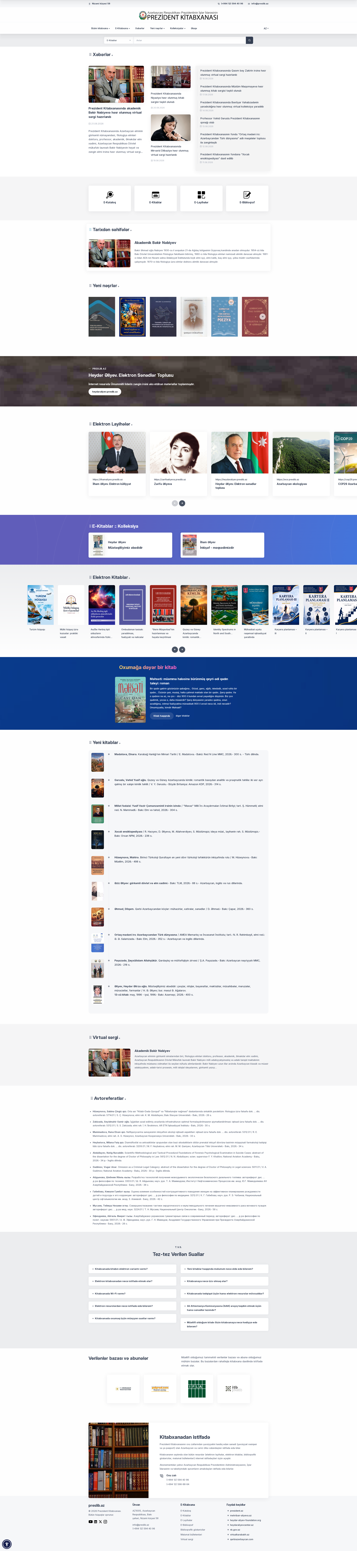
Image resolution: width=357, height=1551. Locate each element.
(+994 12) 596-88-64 (177, 1484)
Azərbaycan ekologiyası (292, 484)
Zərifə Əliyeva (163, 484)
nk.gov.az (235, 1529)
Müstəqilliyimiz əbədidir (125, 547)
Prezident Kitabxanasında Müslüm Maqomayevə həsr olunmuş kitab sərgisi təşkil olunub (231, 88)
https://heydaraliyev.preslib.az (231, 479)
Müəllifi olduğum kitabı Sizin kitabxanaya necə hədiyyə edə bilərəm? (222, 1324)
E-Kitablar (155, 202)
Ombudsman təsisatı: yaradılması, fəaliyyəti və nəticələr (102, 633)
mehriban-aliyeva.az (241, 1515)
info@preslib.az (259, 3)
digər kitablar (183, 715)
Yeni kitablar (105, 742)
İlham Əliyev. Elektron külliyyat (112, 484)
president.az (236, 1510)
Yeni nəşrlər (156, 28)
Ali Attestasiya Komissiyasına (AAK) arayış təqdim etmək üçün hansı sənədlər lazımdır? (224, 1308)
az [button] (265, 28)
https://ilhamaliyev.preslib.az (108, 479)
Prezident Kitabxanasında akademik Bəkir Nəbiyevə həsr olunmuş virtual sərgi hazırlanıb (115, 112)
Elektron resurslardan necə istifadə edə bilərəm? (124, 1306)
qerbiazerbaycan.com (241, 1539)
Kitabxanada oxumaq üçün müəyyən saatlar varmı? (125, 1318)
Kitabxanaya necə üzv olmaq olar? (207, 1281)
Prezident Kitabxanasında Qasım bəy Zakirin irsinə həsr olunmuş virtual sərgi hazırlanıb (233, 72)
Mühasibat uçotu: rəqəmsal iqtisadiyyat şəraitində (224, 633)
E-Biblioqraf (247, 202)
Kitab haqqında (162, 715)
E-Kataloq (110, 202)
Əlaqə (194, 28)
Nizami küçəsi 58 (101, 3)
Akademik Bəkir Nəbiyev (155, 242)
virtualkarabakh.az (239, 1534)
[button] (263, 317)
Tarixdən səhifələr (111, 229)
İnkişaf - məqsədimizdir (217, 547)
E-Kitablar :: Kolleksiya (115, 526)
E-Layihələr (201, 202)
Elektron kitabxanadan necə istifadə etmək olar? (123, 1281)
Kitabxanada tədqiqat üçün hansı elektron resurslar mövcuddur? (225, 1293)
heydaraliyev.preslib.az (105, 391)
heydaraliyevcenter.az (242, 1525)
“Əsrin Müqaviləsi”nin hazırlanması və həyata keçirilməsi (132, 633)
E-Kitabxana (121, 28)
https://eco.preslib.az (288, 479)
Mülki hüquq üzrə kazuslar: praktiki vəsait (38, 633)
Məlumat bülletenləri (191, 1534)
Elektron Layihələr (111, 424)
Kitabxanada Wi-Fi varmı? (110, 1293)
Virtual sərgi (105, 1037)
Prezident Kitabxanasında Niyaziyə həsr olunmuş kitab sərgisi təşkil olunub (167, 97)
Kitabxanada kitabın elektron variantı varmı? (121, 1269)
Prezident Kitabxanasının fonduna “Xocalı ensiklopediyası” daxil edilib (224, 156)
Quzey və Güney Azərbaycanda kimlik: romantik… (161, 633)
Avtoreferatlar (109, 1098)
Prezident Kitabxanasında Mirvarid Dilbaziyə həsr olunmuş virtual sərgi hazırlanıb (170, 150)
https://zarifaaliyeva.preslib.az (170, 479)
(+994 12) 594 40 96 (232, 3)
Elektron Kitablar (110, 577)
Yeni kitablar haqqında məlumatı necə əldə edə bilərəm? (220, 1269)
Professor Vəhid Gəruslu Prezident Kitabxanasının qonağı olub (230, 120)
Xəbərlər (139, 28)
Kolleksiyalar (176, 28)
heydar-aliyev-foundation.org (245, 1520)
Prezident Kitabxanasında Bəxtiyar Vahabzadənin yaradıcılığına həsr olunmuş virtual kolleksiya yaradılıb (232, 104)
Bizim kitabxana (99, 28)
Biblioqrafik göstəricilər (193, 1529)
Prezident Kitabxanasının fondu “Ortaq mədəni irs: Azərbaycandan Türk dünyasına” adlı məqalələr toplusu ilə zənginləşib (233, 138)
